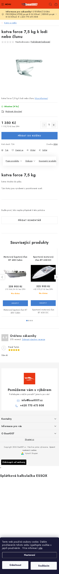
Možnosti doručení (13, 111)
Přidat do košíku (29, 135)
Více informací (41, 98)
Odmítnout (15, 565)
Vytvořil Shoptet (31, 453)
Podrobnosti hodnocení (40, 42)
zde (40, 548)
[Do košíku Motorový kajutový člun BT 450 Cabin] (15, 303)
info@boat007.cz (32, 400)
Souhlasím (43, 565)
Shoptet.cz (29, 439)
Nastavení (29, 555)
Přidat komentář (29, 220)
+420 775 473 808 (32, 405)
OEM (55, 144)
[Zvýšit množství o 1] (53, 124)
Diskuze (29, 161)
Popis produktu (12, 161)
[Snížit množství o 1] (44, 124)
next (56, 277)
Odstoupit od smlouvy (13, 462)
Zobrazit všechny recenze (33, 339)
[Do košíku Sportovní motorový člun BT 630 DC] (43, 303)
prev (2, 277)
